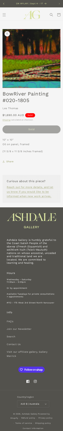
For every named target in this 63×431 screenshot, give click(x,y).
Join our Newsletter (19, 329)
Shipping (6, 120)
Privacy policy (45, 418)
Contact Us (14, 344)
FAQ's (10, 321)
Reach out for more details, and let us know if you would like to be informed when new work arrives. (30, 192)
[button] (4, 14)
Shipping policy (43, 423)
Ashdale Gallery (29, 414)
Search (11, 336)
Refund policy (28, 418)
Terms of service (23, 423)
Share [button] (10, 161)
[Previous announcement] (3, 3)
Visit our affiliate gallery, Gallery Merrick (27, 353)
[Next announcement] (59, 3)
